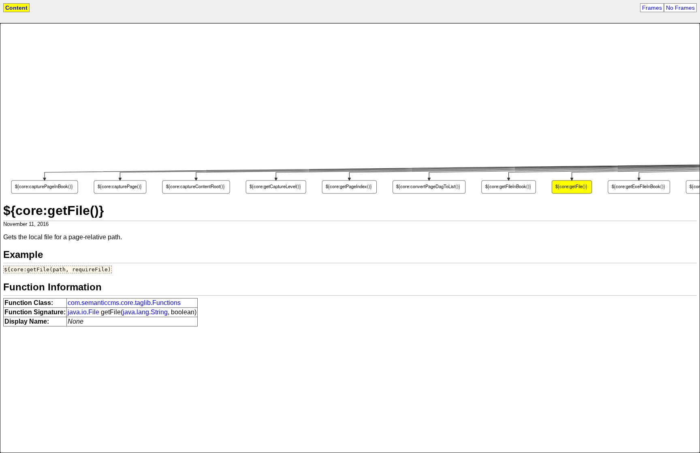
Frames (652, 7)
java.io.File (83, 312)
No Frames (680, 7)
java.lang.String (145, 312)
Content (16, 7)
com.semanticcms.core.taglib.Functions (124, 302)
